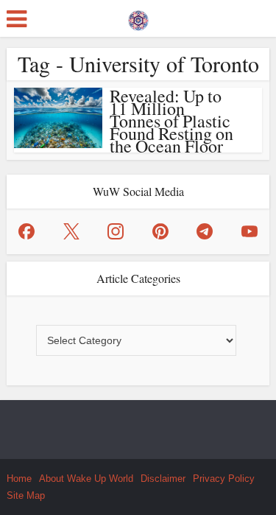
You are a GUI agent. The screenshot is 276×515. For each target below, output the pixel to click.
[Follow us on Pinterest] (160, 231)
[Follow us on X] (71, 231)
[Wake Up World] (138, 17)
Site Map (26, 495)
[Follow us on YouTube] (249, 231)
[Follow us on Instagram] (115, 231)
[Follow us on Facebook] (26, 231)
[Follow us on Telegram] (205, 231)
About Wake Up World (86, 478)
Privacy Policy (224, 478)
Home (19, 478)
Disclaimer (163, 478)
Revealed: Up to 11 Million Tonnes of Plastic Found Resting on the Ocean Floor (171, 121)
